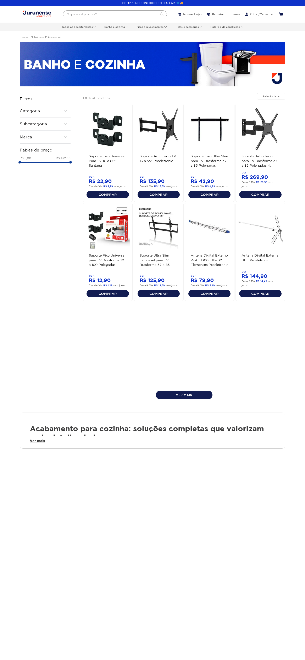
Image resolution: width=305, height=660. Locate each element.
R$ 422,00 (62, 158)
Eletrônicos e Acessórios (45, 37)
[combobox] (115, 14)
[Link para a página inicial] (24, 37)
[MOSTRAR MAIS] (184, 395)
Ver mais (37, 441)
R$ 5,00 (25, 158)
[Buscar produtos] (162, 14)
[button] (45, 111)
